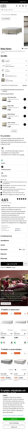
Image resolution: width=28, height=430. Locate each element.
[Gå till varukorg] (22, 6)
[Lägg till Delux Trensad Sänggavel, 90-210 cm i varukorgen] (25, 124)
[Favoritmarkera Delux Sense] (25, 264)
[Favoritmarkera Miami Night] (11, 353)
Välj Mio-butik (23, 1)
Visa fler (14, 131)
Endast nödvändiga (14, 423)
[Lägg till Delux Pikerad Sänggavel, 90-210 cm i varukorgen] (25, 116)
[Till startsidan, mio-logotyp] (3, 6)
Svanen (3, 163)
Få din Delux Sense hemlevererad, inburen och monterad (13, 90)
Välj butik (25, 85)
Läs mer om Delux (6, 303)
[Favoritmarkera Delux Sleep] (11, 314)
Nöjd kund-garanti (6, 169)
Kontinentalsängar (6, 14)
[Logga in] (16, 6)
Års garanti (4, 176)
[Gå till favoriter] (19, 6)
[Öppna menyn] (26, 6)
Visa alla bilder (5, 18)
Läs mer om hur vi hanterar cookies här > (13, 415)
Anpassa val (14, 427)
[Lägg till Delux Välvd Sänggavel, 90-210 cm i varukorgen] (25, 107)
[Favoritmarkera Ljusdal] (25, 353)
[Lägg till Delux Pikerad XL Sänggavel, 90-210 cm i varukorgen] (25, 99)
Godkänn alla (14, 419)
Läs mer (22, 154)
